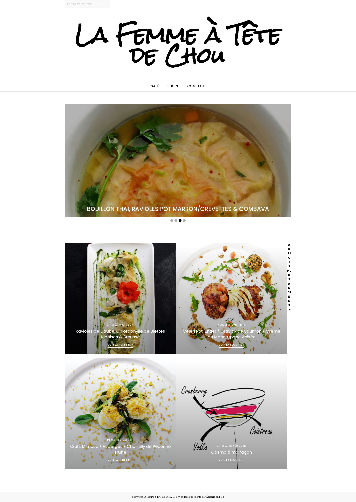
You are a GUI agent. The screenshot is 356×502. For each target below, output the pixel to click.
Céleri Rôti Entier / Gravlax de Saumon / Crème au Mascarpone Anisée (231, 334)
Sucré (173, 86)
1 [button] (171, 220)
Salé (155, 86)
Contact (196, 86)
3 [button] (180, 220)
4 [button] (184, 220)
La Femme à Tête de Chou (157, 497)
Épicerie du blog (215, 497)
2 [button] (175, 220)
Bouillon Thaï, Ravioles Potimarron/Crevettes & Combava (178, 209)
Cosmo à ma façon (231, 452)
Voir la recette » (120, 344)
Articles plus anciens (289, 275)
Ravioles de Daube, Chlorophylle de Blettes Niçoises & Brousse (120, 334)
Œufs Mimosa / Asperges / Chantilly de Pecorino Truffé (120, 449)
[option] (178, 160)
